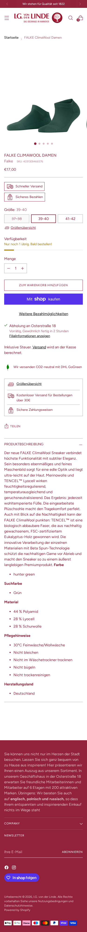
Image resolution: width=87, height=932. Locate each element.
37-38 (17, 219)
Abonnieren (72, 852)
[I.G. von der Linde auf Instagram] (14, 867)
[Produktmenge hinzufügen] (22, 268)
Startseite (11, 37)
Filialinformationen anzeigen (29, 336)
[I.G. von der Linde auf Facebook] (7, 867)
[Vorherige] (7, 4)
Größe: (15, 209)
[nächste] (80, 4)
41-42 (70, 219)
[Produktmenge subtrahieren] (8, 268)
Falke (8, 161)
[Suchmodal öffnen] (70, 17)
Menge (10, 259)
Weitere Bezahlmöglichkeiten (43, 314)
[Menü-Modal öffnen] (6, 17)
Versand (39, 347)
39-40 (43, 219)
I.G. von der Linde (44, 896)
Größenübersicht (23, 228)
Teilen (15, 426)
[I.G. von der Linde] (38, 18)
